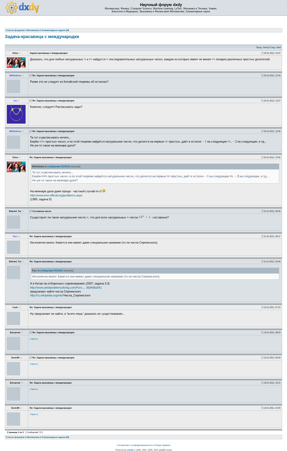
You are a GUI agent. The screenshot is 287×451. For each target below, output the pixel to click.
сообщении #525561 (51, 270)
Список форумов (15, 437)
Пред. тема (262, 47)
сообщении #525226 (58, 166)
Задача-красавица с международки (42, 36)
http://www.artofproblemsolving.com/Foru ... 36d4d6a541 (66, 287)
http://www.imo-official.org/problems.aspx (56, 195)
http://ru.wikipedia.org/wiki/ (46, 295)
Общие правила (162, 445)
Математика (33, 437)
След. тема (275, 47)
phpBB (130, 450)
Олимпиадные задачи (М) (55, 437)
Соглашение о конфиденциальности (135, 445)
